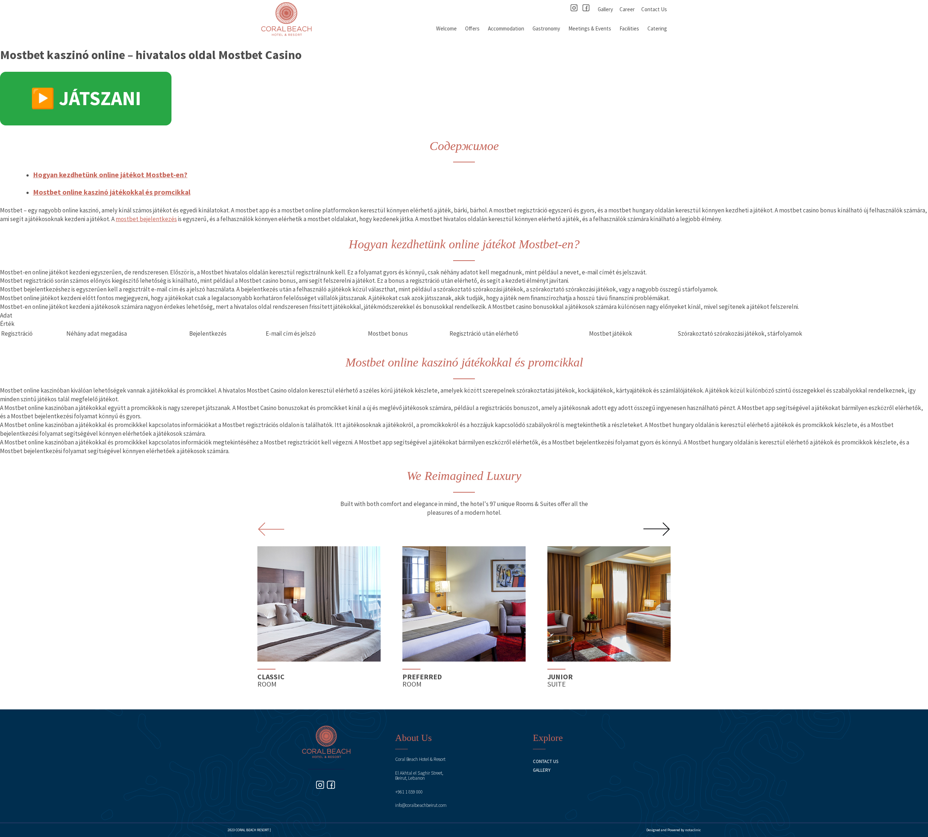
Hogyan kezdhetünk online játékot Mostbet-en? (110, 174)
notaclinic (693, 830)
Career (627, 9)
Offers (472, 28)
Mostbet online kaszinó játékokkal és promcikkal (111, 191)
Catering (657, 28)
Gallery (605, 9)
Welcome (446, 28)
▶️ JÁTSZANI (85, 98)
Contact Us (654, 9)
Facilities (629, 28)
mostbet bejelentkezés (146, 219)
